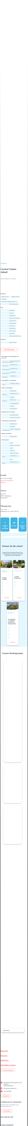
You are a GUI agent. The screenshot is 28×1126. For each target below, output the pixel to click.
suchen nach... (6, 1030)
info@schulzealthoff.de (7, 480)
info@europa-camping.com (10, 1088)
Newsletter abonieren (8, 1070)
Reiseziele (4, 1051)
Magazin (4, 1056)
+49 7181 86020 (7, 1091)
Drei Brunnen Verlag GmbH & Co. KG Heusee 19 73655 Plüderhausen (13, 1084)
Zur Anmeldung (6, 1110)
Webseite (3, 482)
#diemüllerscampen (8, 1065)
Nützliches (5, 1060)
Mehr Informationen (9, 349)
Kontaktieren (6, 1096)
